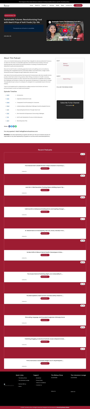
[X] (11, 126)
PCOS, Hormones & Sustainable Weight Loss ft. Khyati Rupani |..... (45, 360)
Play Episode (44, 168)
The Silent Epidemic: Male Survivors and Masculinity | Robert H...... (45, 295)
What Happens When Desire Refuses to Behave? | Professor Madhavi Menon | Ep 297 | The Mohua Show (44, 2)
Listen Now (79, 5)
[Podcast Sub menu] (47, 5)
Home (31, 5)
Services (52, 5)
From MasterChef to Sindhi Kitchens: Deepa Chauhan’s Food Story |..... (45, 165)
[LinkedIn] (14, 126)
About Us (37, 5)
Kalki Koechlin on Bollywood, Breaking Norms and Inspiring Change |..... (45, 209)
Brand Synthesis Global (63, 407)
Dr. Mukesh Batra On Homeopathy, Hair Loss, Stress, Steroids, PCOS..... (45, 230)
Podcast (44, 5)
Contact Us (69, 5)
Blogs (62, 5)
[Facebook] (9, 126)
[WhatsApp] (16, 126)
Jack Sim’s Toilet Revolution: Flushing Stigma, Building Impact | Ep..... (45, 187)
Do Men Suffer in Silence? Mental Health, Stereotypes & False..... (45, 252)
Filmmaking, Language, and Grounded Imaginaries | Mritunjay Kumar (45, 317)
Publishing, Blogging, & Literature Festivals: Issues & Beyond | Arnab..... (45, 339)
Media (57, 5)
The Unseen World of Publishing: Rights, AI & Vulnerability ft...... (45, 274)
